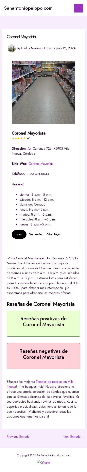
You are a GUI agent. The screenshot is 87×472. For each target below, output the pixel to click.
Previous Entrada (16, 436)
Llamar (19, 234)
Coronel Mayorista (41, 163)
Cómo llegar (53, 234)
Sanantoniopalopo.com (28, 8)
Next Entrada (74, 436)
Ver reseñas (35, 234)
